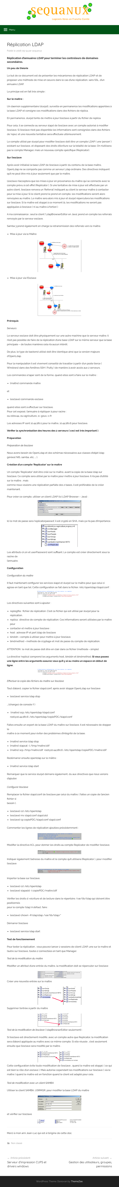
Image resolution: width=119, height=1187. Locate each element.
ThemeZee (77, 1181)
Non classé (16, 1143)
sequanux (37, 50)
